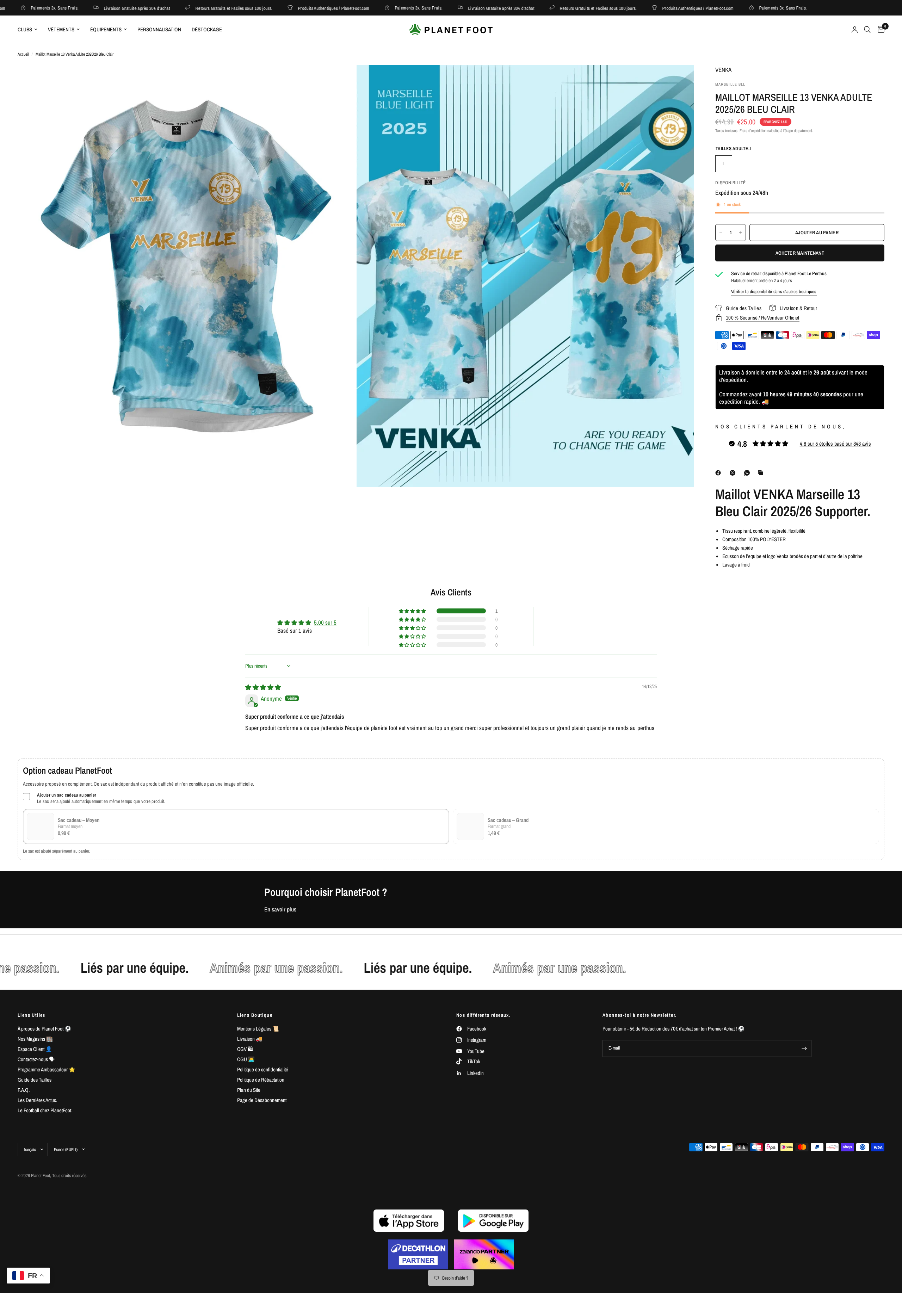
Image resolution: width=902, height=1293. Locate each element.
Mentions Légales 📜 (258, 1028)
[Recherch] (867, 30)
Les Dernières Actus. (37, 1100)
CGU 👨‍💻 (246, 1059)
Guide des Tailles (34, 1079)
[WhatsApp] (748, 473)
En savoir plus (280, 909)
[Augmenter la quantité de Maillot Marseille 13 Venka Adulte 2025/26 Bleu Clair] (740, 232)
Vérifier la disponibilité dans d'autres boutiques (774, 292)
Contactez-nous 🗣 (36, 1059)
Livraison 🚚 (249, 1039)
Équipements (106, 29)
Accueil (23, 54)
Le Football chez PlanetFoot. (45, 1110)
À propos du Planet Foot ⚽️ (44, 1028)
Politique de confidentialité (262, 1069)
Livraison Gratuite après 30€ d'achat (92, 8)
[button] (413, 610)
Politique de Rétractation (260, 1079)
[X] (734, 473)
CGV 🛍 (245, 1049)
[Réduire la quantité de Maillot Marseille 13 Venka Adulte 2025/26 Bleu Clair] (721, 232)
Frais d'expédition (753, 131)
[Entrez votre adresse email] (804, 1048)
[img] (263, 687)
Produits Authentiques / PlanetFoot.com (289, 8)
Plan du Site (248, 1090)
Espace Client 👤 (35, 1049)
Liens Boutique (255, 1015)
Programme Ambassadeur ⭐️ (46, 1069)
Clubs (25, 29)
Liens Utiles (31, 1015)
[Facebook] (719, 473)
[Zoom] (340, 79)
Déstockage (207, 29)
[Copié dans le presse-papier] (762, 473)
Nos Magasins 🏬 (35, 1039)
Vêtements (61, 29)
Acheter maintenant (800, 253)
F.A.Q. (24, 1090)
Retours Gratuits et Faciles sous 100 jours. (189, 8)
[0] (879, 30)
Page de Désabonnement (261, 1100)
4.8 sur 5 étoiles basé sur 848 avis (835, 443)
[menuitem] (30, 29)
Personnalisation (159, 29)
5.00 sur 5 (325, 622)
